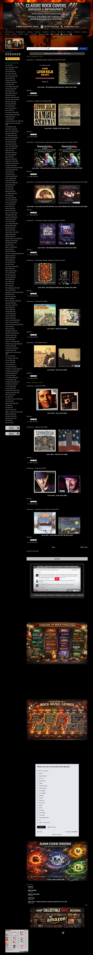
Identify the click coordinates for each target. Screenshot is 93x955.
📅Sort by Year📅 (55, 34)
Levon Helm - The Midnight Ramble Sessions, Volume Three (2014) (46, 60)
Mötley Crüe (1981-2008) (11, 247)
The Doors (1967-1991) (10, 362)
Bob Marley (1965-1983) (10, 104)
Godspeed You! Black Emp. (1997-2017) (13, 167)
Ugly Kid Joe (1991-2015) (10, 409)
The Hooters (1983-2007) (10, 366)
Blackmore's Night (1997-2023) (12, 97)
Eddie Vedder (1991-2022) (11, 152)
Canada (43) (30, 32)
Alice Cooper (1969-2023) (10, 74)
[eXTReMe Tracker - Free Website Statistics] (63, 934)
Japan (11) (27, 34)
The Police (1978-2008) (10, 375)
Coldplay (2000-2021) (10, 117)
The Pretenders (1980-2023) (11, 377)
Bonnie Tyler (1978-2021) (10, 108)
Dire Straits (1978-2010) (10, 139)
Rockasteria (30, 886)
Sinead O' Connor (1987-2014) (11, 322)
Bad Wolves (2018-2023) (10, 89)
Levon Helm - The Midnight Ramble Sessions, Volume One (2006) (46, 260)
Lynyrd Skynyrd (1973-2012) (11, 223)
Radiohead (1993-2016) (10, 290)
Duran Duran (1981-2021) (11, 148)
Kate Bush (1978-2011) (10, 210)
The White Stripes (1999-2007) (12, 392)
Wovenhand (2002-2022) (10, 418)
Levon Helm (35, 95)
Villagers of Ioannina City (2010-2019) (13, 412)
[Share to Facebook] (34, 93)
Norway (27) (84, 32)
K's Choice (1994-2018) (10, 204)
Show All (86, 905)
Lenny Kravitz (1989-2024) (11, 217)
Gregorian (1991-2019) (10, 180)
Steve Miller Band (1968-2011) (12, 333)
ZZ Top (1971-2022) (9, 422)
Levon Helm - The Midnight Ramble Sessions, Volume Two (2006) (46, 220)
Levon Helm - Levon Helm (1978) (36, 468)
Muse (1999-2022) (9, 249)
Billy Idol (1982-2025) (10, 91)
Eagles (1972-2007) (9, 150)
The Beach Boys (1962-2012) (11, 348)
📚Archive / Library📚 (44, 34)
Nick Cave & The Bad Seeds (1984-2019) (14, 253)
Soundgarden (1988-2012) (11, 331)
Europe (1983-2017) (9, 157)
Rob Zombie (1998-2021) (10, 303)
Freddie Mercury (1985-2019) (11, 163)
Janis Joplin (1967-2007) (10, 197)
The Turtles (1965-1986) (10, 386)
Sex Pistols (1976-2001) (10, 314)
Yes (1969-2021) (8, 420)
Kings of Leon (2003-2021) (11, 213)
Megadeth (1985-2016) (10, 234)
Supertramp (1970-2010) (10, 337)
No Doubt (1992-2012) (10, 262)
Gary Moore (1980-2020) (11, 165)
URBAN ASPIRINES (32, 890)
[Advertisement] (51, 41)
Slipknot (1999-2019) (10, 329)
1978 (31, 504)
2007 (31, 378)
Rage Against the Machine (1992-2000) (14, 292)
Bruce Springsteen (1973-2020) (12, 114)
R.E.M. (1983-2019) (9, 286)
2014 (31, 95)
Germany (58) (38, 32)
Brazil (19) (21, 34)
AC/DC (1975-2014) (9, 69)
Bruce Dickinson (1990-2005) (11, 112)
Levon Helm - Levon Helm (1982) (36, 386)
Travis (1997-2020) (9, 401)
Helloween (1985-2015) (10, 191)
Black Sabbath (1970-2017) (11, 93)
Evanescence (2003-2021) (11, 159)
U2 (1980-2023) (8, 405)
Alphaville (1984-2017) (10, 78)
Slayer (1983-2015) (9, 326)
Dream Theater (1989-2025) (11, 146)
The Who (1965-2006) (10, 394)
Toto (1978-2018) (9, 397)
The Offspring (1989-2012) (11, 373)
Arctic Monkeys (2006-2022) (11, 86)
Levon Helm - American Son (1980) (37, 427)
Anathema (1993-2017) (10, 80)
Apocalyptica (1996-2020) (11, 82)
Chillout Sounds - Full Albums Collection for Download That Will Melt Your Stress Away (47, 901)
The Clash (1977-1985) (10, 356)
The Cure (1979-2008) (10, 360)
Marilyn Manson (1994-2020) (11, 232)
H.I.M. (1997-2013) (9, 187)
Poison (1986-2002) (9, 281)
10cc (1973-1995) (9, 65)
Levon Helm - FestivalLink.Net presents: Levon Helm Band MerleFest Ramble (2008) (52, 142)
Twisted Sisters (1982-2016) (11, 403)
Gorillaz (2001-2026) (10, 174)
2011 (31, 136)
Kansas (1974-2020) (9, 206)
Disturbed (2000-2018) (10, 142)
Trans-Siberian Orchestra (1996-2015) (13, 399)
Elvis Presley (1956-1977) (10, 155)
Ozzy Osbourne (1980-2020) (11, 266)
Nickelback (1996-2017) (10, 255)
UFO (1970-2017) (9, 407)
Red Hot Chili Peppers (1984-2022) (13, 301)
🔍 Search (83, 48)
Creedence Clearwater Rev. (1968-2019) (14, 121)
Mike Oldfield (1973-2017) (10, 243)
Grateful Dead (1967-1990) (11, 176)
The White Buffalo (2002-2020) (12, 390)
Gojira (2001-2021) (9, 172)
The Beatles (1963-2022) (10, 350)
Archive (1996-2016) (9, 84)
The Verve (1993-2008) (10, 388)
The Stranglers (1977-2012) (11, 384)
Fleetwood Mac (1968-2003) (11, 161)
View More (57, 559)
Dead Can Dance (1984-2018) (11, 131)
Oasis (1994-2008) (9, 264)
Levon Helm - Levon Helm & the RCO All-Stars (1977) (43, 509)
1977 (31, 542)
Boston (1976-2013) (9, 110)
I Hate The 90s (31, 898)
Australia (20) (45, 32)
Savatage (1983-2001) (10, 311)
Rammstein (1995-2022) (10, 296)
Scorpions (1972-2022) (10, 316)
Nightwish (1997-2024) (10, 258)
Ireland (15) (53, 32)
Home (6, 29)
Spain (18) (14, 34)
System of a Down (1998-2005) (12, 341)
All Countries (34, 34)
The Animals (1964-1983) (10, 346)
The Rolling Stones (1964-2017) (12, 382)
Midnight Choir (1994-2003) (11, 240)
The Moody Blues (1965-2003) (12, 371)
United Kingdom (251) (20, 32)
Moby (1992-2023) (9, 245)
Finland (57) (69, 32)
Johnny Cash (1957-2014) (11, 202)
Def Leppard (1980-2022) (11, 135)
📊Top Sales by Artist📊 (66, 34)
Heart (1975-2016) (9, 189)
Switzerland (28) (61, 32)
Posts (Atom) (35, 551)
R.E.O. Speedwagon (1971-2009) (12, 288)
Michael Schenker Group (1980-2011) (13, 238)
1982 (31, 421)
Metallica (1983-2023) (10, 236)
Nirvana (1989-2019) (9, 260)
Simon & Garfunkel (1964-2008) (12, 320)
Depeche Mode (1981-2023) (11, 137)
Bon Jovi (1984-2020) (10, 106)
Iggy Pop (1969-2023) (10, 185)
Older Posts (84, 547)
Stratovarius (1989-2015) (11, 335)
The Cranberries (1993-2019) (11, 358)
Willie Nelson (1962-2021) (11, 416)
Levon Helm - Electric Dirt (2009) (37, 301)
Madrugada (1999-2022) (10, 225)
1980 (31, 462)
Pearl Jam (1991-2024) (10, 273)
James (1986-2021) (9, 195)
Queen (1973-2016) (9, 283)
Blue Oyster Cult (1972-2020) (12, 99)
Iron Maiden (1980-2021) (11, 193)
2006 (31, 215)
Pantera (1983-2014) (10, 268)
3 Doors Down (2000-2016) (11, 67)
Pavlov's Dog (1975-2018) (10, 271)
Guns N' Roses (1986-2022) (11, 182)
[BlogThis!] (32, 93)
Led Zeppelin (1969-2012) (11, 215)
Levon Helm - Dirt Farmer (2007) (37, 342)
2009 (31, 337)
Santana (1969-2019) (10, 309)
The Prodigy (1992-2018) (10, 379)
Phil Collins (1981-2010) (10, 275)
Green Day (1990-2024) (10, 178)
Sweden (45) (77, 32)
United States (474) (9, 32)
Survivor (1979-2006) (10, 339)
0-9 (10, 29)
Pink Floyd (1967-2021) (10, 277)
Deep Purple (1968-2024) (11, 133)
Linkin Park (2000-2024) (10, 219)
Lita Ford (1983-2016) (10, 221)
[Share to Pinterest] (36, 93)
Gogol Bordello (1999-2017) (11, 170)
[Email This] (31, 93)
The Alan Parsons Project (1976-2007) (13, 344)
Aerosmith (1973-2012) (10, 71)
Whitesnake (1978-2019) (10, 414)
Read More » (30, 90)
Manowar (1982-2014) (10, 230)
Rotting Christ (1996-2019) (11, 305)
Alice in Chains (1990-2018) (11, 76)
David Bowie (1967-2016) (10, 127)
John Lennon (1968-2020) (11, 200)
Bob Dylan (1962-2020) (10, 101)
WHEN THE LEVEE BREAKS (33, 894)
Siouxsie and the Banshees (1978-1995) (14, 324)
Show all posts (66, 53)
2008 (31, 176)
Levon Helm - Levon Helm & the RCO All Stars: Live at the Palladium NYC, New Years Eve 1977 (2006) (57, 182)
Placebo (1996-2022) (9, 279)
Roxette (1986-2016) (10, 307)
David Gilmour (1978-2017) (11, 129)
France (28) (7, 34)
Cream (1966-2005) (9, 119)
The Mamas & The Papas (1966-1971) (13, 369)
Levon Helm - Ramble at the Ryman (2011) (39, 101)
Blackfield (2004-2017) (10, 95)
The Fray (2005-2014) (10, 364)
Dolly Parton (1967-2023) (10, 144)
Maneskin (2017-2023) (10, 228)
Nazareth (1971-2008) (10, 251)
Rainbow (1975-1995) (9, 294)
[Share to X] (33, 93)
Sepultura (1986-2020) (10, 318)
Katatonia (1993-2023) (10, 208)
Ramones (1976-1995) (10, 298)
